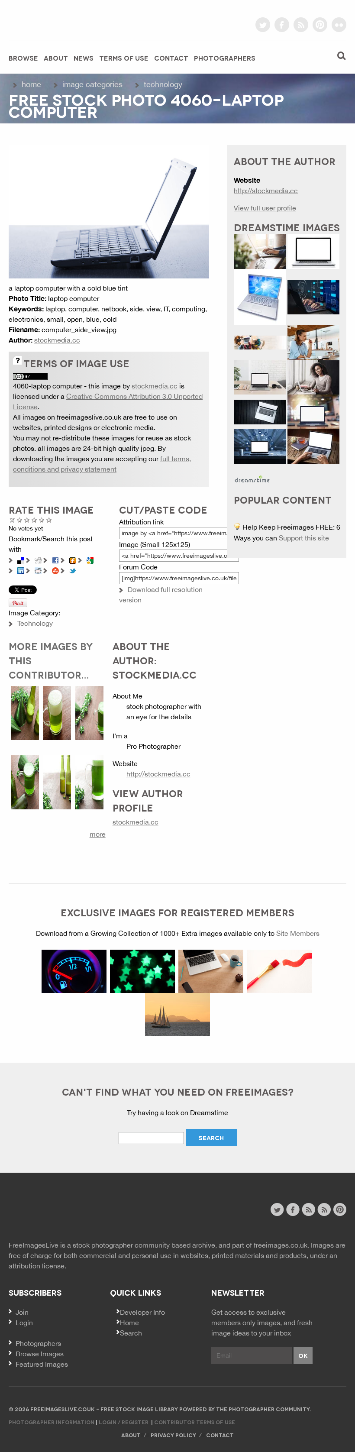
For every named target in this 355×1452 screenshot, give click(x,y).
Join (22, 1312)
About (56, 57)
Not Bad (27, 520)
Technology (163, 84)
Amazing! (49, 520)
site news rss (308, 1209)
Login (24, 1322)
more (98, 834)
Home (31, 84)
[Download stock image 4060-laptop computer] (109, 211)
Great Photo (41, 520)
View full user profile (265, 208)
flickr (339, 24)
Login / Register (123, 1422)
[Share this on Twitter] (72, 570)
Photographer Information (52, 1422)
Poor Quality (19, 520)
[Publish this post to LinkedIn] (20, 570)
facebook (281, 24)
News (84, 57)
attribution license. (37, 1266)
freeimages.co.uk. (281, 1245)
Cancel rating (12, 520)
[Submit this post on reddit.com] (38, 570)
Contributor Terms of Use (194, 1422)
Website (56, 1210)
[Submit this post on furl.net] (72, 559)
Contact (171, 57)
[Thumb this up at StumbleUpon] (55, 570)
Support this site (304, 538)
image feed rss (324, 1209)
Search (131, 1333)
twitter (262, 24)
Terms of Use (123, 57)
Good (34, 520)
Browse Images (40, 1354)
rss (301, 24)
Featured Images (42, 1364)
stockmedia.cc (57, 340)
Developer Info (142, 1312)
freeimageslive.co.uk (57, 19)
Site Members (298, 933)
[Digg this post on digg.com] (38, 559)
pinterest (320, 24)
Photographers (224, 57)
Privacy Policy (173, 1435)
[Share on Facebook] (55, 559)
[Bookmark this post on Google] (90, 559)
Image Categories (92, 84)
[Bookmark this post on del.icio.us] (20, 559)
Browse (23, 57)
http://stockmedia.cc (158, 774)
